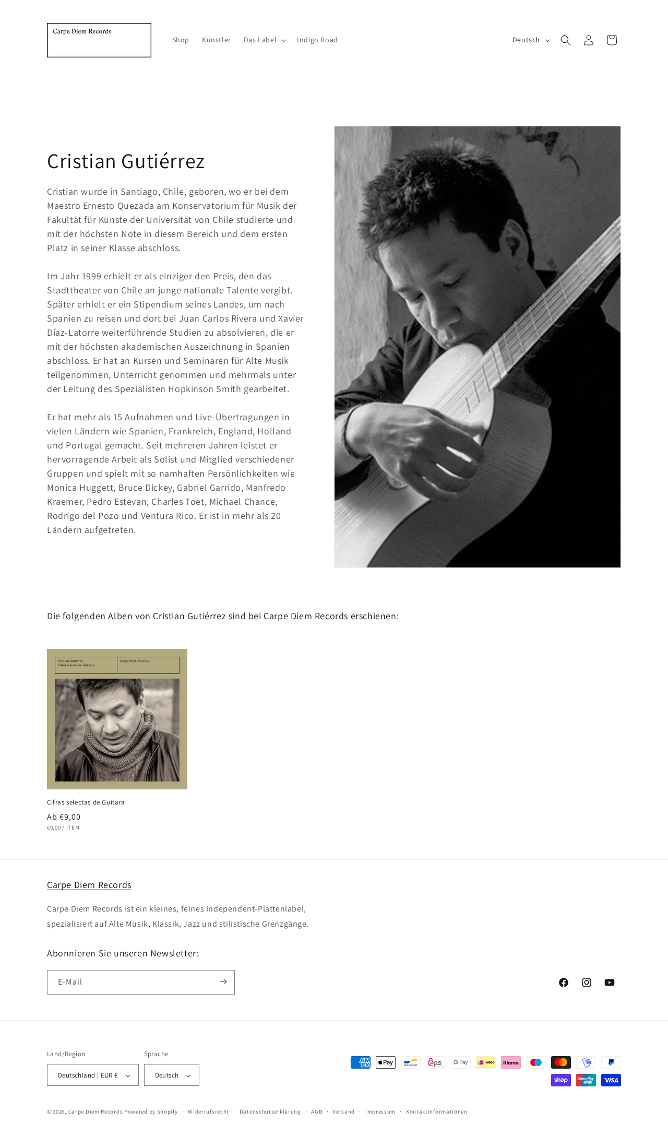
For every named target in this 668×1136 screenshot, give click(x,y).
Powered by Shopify (151, 1112)
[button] (264, 40)
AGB (316, 1111)
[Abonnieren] (222, 981)
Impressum (380, 1111)
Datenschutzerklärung (270, 1111)
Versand (343, 1111)
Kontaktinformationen (437, 1111)
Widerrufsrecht (208, 1111)
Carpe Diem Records (89, 885)
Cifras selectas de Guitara (86, 802)
